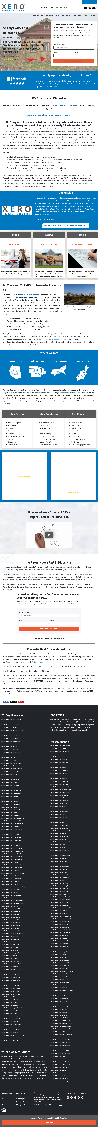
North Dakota (42, 1070)
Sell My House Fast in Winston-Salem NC (12, 906)
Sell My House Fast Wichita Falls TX (11, 774)
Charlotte (60, 719)
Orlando (63, 722)
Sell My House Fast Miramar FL (59, 905)
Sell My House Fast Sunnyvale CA (59, 1067)
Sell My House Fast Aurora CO (58, 757)
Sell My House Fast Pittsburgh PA (10, 947)
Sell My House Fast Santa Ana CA (10, 978)
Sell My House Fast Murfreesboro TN (61, 922)
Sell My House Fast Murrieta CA (59, 924)
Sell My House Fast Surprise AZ (59, 1073)
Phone (55, 52)
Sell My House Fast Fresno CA (58, 817)
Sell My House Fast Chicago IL (58, 779)
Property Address (59, 44)
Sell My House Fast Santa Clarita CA (11, 980)
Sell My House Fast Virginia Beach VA (11, 1008)
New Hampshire (36, 1067)
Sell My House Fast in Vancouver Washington (14, 887)
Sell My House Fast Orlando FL (10, 939)
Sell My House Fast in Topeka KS (10, 881)
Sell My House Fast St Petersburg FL (11, 997)
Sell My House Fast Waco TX (9, 760)
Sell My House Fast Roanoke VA (59, 1007)
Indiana (10, 1061)
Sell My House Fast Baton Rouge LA (60, 1081)
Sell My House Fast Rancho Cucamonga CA (62, 990)
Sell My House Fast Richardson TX (60, 1004)
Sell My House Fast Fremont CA (59, 814)
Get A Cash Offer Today (72, 15)
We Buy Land (20, 1105)
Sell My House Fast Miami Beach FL (60, 897)
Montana (12, 1067)
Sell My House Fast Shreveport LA (60, 1054)
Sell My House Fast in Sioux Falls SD (11, 857)
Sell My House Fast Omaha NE (9, 936)
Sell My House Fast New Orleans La (11, 923)
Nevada (27, 1067)
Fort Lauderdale (75, 730)
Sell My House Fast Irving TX (58, 847)
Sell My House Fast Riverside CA (10, 961)
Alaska (11, 1056)
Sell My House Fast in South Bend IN (11, 859)
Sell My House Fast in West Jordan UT (12, 901)
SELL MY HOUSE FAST (66, 106)
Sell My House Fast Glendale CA (59, 828)
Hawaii (34, 1059)
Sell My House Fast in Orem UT (10, 815)
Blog (2, 1105)
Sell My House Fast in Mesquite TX (11, 791)
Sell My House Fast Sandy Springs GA (61, 1034)
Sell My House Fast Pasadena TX (59, 966)
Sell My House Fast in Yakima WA (10, 909)
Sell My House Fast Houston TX (59, 839)
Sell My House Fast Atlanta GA (58, 754)
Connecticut (5, 1059)
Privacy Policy (21, 1102)
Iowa (15, 1061)
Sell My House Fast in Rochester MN (11, 840)
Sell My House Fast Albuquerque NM (60, 746)
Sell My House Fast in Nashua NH (10, 796)
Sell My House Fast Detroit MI (58, 803)
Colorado (40, 1056)
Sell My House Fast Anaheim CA (59, 748)
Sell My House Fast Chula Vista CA (59, 781)
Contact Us (38, 15)
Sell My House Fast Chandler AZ (59, 770)
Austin (66, 730)
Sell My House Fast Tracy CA (9, 736)
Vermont (42, 1075)
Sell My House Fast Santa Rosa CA (60, 1048)
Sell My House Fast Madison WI (59, 875)
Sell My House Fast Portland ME (10, 1038)
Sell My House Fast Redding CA (59, 996)
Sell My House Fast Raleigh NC (10, 953)
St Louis (78, 727)
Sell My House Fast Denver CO (59, 801)
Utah (35, 1075)
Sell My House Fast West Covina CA (11, 763)
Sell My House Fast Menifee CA (59, 889)
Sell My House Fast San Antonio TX (11, 967)
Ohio (3, 1072)
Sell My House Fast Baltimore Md (59, 765)
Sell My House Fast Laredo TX (58, 858)
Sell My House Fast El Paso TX (58, 809)
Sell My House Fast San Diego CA (10, 969)
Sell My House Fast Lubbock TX (59, 872)
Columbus (62, 727)
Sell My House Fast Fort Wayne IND (11, 1024)
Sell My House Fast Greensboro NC (60, 831)
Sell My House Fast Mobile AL (58, 911)
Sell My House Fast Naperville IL (59, 927)
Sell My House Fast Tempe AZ (9, 725)
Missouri (4, 1067)
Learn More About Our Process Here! (49, 116)
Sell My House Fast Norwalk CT (59, 941)
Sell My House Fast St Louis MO (10, 991)
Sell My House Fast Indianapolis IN (60, 842)
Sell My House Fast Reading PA (59, 993)
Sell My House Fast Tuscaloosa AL (11, 741)
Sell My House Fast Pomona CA (59, 979)
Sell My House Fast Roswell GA (59, 1012)
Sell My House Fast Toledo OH (59, 1078)
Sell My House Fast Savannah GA (59, 1051)
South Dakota (13, 1075)
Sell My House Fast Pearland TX (59, 968)
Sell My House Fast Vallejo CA (9, 750)
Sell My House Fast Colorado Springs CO (62, 790)
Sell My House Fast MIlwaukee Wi (10, 912)
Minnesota (33, 1064)
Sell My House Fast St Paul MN (9, 1041)
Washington (12, 1078)
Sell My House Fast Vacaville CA (10, 747)
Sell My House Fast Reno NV (9, 956)
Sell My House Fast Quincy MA (58, 988)
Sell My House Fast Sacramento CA (11, 964)
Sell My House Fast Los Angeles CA (60, 867)
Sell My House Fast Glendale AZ (59, 825)
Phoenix (53, 724)
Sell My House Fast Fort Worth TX (59, 812)
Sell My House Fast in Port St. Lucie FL (12, 824)
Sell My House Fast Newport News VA (61, 935)
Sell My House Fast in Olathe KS (10, 813)
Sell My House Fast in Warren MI (10, 890)
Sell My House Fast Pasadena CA (59, 963)
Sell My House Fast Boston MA (59, 768)
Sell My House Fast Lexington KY (10, 1030)
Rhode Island (36, 1072)
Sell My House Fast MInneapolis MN (11, 914)
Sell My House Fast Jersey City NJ (60, 853)
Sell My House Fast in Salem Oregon (11, 848)
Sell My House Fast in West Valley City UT (13, 903)
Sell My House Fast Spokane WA (10, 989)
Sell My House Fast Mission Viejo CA (60, 908)
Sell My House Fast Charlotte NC (59, 773)
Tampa (59, 724)
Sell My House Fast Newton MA (59, 938)
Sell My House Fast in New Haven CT (11, 799)
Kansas (21, 1061)
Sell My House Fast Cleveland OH (59, 787)
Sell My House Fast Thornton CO (10, 727)
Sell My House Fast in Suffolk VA (10, 876)
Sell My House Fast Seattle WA (10, 986)
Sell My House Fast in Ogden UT (10, 810)
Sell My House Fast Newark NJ (10, 920)
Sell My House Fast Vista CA (9, 758)
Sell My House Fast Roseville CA (59, 1010)
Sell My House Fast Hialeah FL (58, 834)
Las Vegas (70, 727)
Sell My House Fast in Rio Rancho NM (11, 837)
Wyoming (40, 1078)
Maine (43, 1061)
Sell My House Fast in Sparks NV (10, 862)
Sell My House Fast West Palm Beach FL (12, 766)
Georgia (28, 1059)
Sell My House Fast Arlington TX (59, 751)
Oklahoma (9, 1072)
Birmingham (74, 724)
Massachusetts (14, 1064)
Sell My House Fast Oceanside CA (60, 944)
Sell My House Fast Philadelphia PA (11, 942)
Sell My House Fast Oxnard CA (58, 955)
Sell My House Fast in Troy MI (9, 884)
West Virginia (22, 1078)
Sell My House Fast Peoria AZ (58, 974)
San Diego (54, 727)
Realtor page (38, 662)
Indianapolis (87, 727)
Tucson (66, 724)
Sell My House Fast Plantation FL (59, 977)
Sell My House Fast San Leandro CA (60, 1026)
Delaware (14, 1059)
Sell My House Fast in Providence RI (11, 829)
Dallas (67, 719)
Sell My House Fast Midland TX (59, 902)
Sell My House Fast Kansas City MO (60, 856)
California (32, 1056)
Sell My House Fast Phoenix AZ (10, 945)
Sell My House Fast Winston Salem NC (12, 1013)
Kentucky (28, 1061)
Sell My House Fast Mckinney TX (59, 886)
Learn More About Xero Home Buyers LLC (66, 225)
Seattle (85, 730)
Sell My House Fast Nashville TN (10, 917)
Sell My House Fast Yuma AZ (9, 782)
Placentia (32, 577)
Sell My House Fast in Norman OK (10, 802)
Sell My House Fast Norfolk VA (10, 928)
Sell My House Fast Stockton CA (10, 994)
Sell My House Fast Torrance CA (10, 733)
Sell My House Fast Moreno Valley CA (60, 919)
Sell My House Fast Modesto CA (59, 913)
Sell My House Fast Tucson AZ (10, 1002)
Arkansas (24, 1056)
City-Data (45, 666)
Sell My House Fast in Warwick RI (10, 892)
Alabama (4, 1056)
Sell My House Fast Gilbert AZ (58, 823)
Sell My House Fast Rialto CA (58, 1001)
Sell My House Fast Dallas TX (58, 798)
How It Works (65, 2)
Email (77, 52)
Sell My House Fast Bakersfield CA (60, 762)
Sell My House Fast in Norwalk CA (10, 807)
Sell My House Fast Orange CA (59, 952)
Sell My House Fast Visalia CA (9, 755)
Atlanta (53, 719)
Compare (49, 15)
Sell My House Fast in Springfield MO (11, 868)
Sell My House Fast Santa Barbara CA (60, 1037)
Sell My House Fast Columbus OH (59, 792)
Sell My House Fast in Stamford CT (11, 870)
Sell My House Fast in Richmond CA (11, 835)
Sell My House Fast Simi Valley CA (59, 1056)
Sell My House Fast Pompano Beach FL (61, 982)
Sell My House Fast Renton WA (59, 999)
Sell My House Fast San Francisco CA (11, 972)
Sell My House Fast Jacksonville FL (60, 850)
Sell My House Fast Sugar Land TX (60, 1065)
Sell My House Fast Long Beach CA (60, 864)
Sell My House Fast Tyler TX (9, 744)
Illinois (3, 1061)
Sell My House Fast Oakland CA (10, 931)
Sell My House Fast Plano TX (9, 950)
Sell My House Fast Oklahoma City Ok (12, 934)
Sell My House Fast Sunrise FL (58, 1070)
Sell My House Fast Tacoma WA (59, 1076)
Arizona (17, 1056)
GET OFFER (49, 1122)
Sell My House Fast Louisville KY (59, 869)
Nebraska (19, 1067)
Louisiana (36, 1061)
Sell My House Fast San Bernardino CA (61, 1023)
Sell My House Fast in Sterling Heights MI (13, 873)
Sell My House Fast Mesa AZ (58, 894)
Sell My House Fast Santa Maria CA (60, 1043)
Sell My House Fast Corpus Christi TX (60, 795)
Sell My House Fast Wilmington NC (11, 777)
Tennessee (23, 1075)
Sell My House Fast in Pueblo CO (10, 832)
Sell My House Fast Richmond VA (10, 958)
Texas (30, 1075)
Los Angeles (82, 719)
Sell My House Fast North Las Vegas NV (12, 1035)
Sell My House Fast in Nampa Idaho (11, 793)
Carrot (60, 1105)
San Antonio (71, 722)
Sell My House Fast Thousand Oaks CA (12, 730)
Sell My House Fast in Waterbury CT (11, 895)
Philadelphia (84, 724)
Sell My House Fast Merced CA (59, 891)
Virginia (4, 1078)
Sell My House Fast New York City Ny (11, 925)
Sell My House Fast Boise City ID (10, 1019)
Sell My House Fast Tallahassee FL (11, 719)
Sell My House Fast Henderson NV (11, 1027)
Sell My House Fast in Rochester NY (11, 843)
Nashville (80, 722)
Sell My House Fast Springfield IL (59, 1062)
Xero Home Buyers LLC (59, 339)
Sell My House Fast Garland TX (59, 820)
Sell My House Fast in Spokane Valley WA (13, 865)
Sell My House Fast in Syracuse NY (11, 879)
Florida (21, 1059)
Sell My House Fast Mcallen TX (59, 883)
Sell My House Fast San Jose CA (10, 975)
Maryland (4, 1064)
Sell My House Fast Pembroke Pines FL (61, 971)
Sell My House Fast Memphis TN (59, 878)
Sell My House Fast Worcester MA (11, 780)
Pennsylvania (25, 1072)
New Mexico (11, 1070)
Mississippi (41, 1064)
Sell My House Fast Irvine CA (58, 845)
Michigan (24, 1064)
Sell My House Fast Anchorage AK (11, 1016)
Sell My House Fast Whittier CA (10, 771)
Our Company (77, 2)
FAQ (57, 15)
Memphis (91, 719)
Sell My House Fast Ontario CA (59, 949)
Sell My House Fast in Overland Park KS (12, 818)
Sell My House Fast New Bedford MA (60, 930)
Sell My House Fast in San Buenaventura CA (13, 851)
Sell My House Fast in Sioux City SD (11, 854)
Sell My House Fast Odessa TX (59, 946)
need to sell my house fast (29, 294)
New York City (90, 722)
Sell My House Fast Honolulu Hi (59, 836)
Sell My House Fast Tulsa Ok (9, 1005)
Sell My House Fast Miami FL (58, 880)
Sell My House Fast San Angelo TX (60, 1021)
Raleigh (53, 730)
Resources (4, 1102)
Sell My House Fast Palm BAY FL (59, 957)
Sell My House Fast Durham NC (59, 806)
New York (20, 1070)
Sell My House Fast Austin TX (58, 759)
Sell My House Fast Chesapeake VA (60, 776)
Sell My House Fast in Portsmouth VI (11, 826)
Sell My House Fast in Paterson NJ (11, 821)
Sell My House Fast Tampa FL (9, 1000)
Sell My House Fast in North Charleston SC (13, 804)
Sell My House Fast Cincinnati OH (59, 784)
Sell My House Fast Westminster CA (11, 769)
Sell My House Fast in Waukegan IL (11, 898)
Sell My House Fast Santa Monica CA (60, 1045)
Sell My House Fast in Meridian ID (10, 785)
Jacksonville (54, 722)
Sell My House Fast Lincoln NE (9, 1033)
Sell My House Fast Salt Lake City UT (60, 1018)
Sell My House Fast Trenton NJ (10, 739)
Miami (92, 724)
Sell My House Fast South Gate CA (60, 1059)
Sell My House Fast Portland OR (59, 985)
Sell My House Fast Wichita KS (9, 1011)
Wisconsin (31, 1078)
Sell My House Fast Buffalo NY (9, 1022)
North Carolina (30, 1070)
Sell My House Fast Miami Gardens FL (61, 900)
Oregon (17, 1072)
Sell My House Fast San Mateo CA (59, 1032)
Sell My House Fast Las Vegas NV (59, 861)
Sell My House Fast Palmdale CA (59, 960)
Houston (73, 719)
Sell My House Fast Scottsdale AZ (11, 983)
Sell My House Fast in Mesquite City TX (12, 788)
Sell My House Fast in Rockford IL (10, 846)
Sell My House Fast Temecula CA (10, 722)
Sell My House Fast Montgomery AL (60, 916)
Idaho (40, 1059)
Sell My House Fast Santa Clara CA (60, 1040)
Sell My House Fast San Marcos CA (60, 1029)
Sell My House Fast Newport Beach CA (61, 933)
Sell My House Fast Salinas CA (58, 1015)
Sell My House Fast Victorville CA (10, 752)
